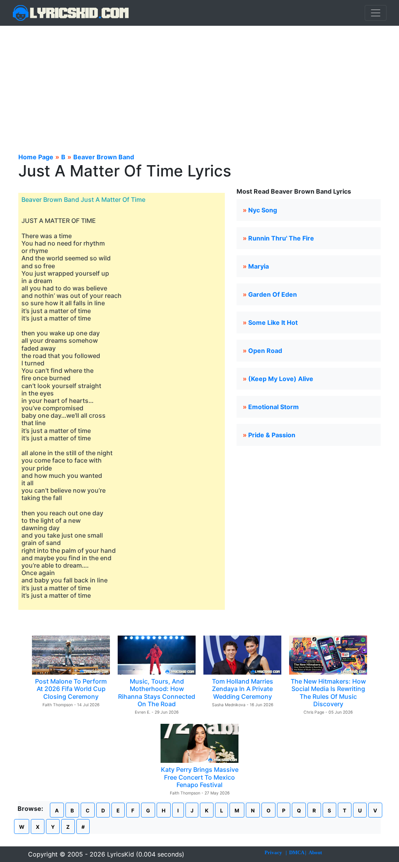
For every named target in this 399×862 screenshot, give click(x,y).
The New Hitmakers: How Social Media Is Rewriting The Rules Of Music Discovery (328, 692)
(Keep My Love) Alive (280, 379)
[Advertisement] (199, 84)
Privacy (273, 852)
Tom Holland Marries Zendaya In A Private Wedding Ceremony (242, 688)
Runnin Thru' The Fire (281, 238)
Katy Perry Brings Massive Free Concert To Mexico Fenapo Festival (199, 777)
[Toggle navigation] (376, 13)
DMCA (296, 852)
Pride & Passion (271, 435)
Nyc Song (262, 210)
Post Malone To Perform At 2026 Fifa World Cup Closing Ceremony (71, 688)
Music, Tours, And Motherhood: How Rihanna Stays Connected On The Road (156, 692)
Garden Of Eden (272, 294)
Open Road (265, 350)
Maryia (258, 266)
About (315, 852)
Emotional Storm (273, 407)
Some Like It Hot (273, 322)
